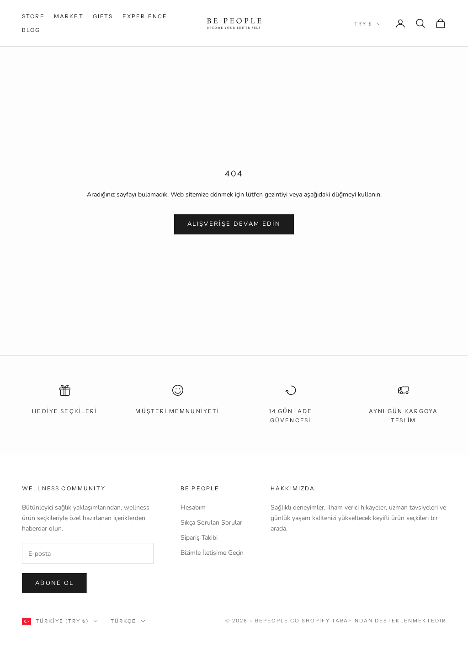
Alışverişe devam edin (234, 224)
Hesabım (193, 507)
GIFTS (103, 16)
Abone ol (54, 583)
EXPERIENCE (145, 16)
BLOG (31, 30)
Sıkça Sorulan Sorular (211, 522)
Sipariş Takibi (199, 537)
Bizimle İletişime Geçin (212, 552)
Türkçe (123, 621)
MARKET (69, 16)
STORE (33, 16)
